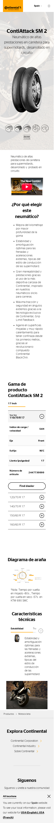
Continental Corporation (24, 741)
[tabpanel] (27, 656)
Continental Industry (24, 746)
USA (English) (29, 812)
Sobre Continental (24, 751)
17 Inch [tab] (12, 403)
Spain (37, 6)
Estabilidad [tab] (17, 628)
